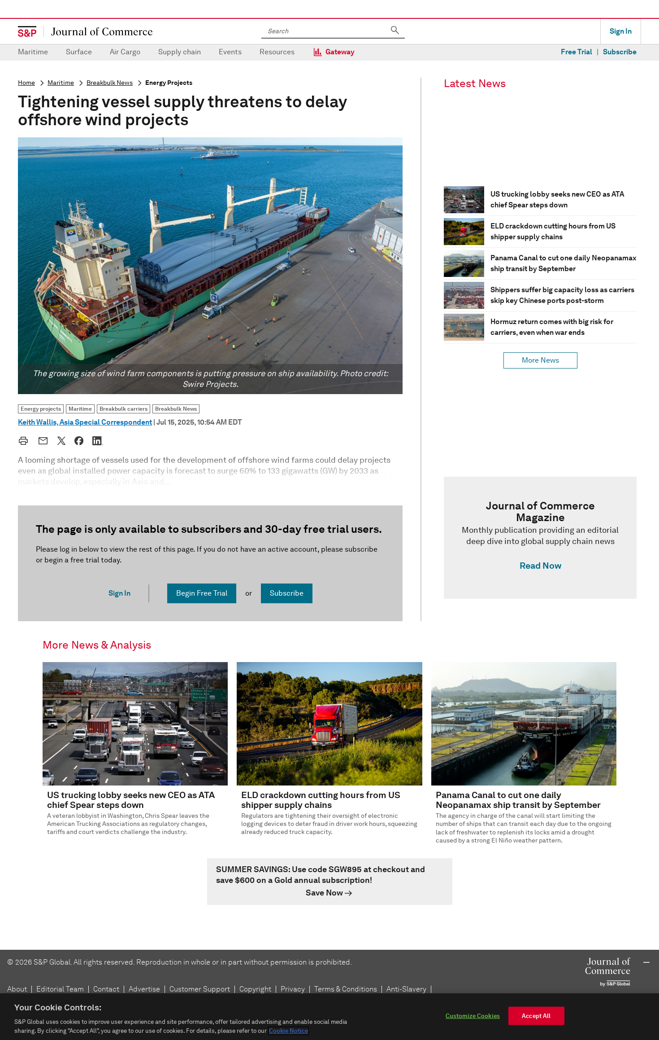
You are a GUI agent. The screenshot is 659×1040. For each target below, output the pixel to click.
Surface (79, 52)
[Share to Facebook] (78, 440)
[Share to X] (61, 441)
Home (26, 83)
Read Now (540, 565)
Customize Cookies (473, 1016)
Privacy (293, 989)
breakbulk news (110, 83)
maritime (61, 83)
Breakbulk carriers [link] (123, 408)
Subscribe (620, 52)
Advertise (144, 989)
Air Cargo (125, 52)
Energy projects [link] (41, 408)
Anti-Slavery (406, 989)
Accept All (536, 1016)
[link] (540, 538)
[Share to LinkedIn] (97, 440)
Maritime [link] (80, 408)
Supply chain (179, 52)
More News (540, 360)
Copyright (255, 989)
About (17, 989)
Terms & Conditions (345, 989)
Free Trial (576, 52)
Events (230, 52)
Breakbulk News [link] (176, 408)
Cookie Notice (288, 1030)
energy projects (168, 83)
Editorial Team (60, 989)
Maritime (33, 52)
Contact (106, 989)
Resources (277, 52)
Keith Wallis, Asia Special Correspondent (85, 422)
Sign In (621, 31)
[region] (329, 1016)
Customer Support (199, 989)
